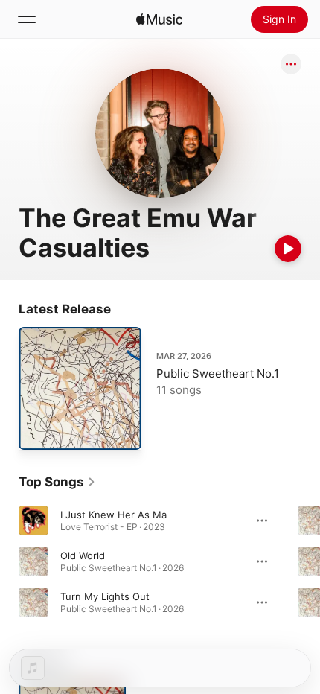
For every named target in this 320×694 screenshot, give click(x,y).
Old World (82, 555)
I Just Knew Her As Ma (113, 514)
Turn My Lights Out (105, 596)
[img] (159, 19)
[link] (57, 482)
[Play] (288, 248)
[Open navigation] (26, 19)
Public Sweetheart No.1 (217, 373)
